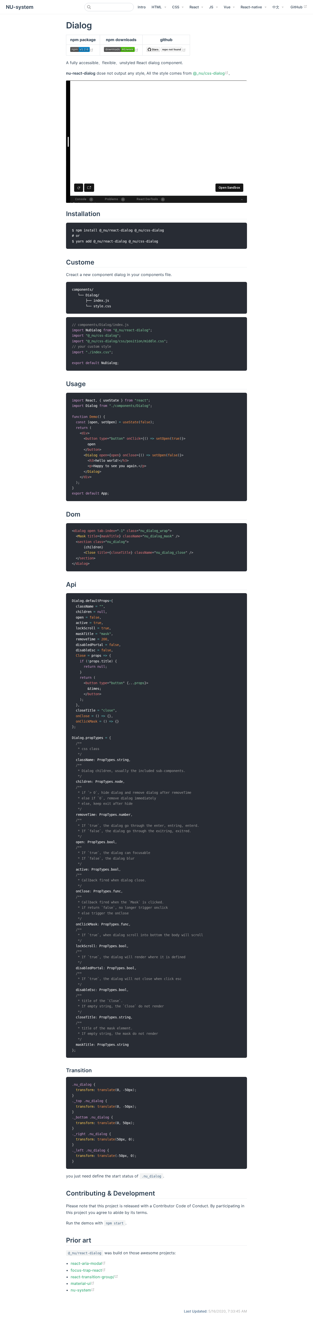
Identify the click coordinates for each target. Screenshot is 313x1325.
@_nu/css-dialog (209, 73)
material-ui (81, 1283)
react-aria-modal (86, 1263)
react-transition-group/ (92, 1276)
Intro (142, 7)
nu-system (81, 1290)
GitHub (297, 7)
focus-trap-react (86, 1270)
